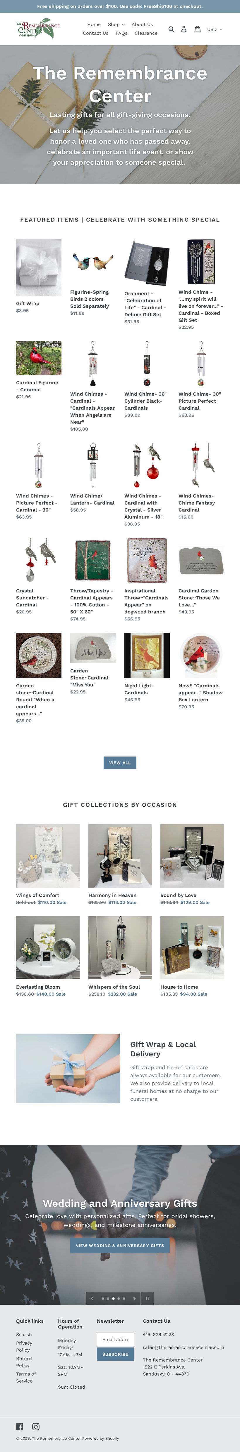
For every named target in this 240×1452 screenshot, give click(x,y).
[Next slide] (134, 1298)
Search (24, 1334)
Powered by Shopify (100, 1438)
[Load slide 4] (119, 1299)
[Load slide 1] (103, 1299)
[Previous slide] (92, 1298)
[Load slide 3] (114, 1299)
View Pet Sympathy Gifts (120, 1245)
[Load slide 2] (108, 1299)
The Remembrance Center (56, 1438)
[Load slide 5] (124, 1299)
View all (120, 762)
